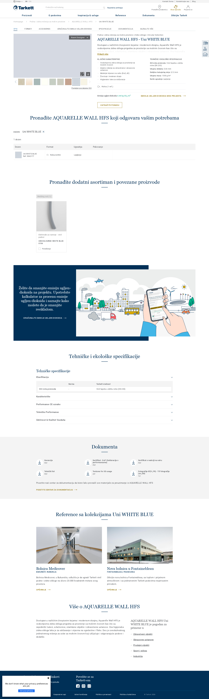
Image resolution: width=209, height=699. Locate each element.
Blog (193, 1)
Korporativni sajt (60, 694)
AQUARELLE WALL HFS (82, 22)
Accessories (44, 29)
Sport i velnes (140, 651)
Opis (15, 29)
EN (30, 1)
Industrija (138, 656)
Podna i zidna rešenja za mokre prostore (47, 22)
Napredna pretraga (115, 8)
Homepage (18, 22)
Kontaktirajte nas (182, 1)
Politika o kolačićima (128, 694)
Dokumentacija (125, 29)
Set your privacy (26, 691)
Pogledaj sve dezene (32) (82, 88)
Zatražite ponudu (52, 682)
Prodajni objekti (141, 645)
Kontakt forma (168, 1)
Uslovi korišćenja (81, 694)
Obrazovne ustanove (143, 639)
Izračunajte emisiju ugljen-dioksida (74, 29)
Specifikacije (105, 29)
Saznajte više (146, 29)
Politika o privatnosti (103, 694)
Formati (28, 29)
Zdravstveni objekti (142, 634)
